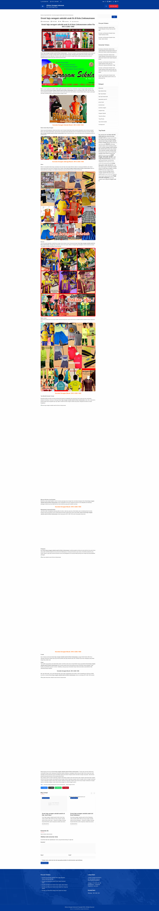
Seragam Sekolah (56, 799)
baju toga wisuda (111, 142)
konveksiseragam (45, 21)
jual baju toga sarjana (106, 155)
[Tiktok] (113, 1)
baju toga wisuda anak (103, 96)
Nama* (42, 855)
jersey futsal (60, 798)
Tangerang (115, 174)
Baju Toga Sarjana (53, 798)
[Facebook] (105, 1)
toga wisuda (101, 176)
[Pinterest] (117, 1)
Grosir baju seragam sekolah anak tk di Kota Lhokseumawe (68, 18)
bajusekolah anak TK (82, 798)
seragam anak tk (110, 171)
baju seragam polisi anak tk (104, 139)
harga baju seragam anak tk (105, 152)
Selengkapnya (45, 823)
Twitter (51, 787)
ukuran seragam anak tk (70, 784)
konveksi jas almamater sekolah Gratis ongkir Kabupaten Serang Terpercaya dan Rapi (107, 29)
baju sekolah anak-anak (104, 134)
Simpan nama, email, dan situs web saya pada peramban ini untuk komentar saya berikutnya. (62, 860)
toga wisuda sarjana (103, 121)
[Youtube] (109, 1)
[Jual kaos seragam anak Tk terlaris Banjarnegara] (54, 804)
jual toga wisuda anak (106, 156)
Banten (108, 144)
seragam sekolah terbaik (108, 174)
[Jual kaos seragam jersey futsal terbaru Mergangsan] (82, 804)
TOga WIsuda (101, 119)
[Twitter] (111, 1)
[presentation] (91, 793)
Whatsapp (59, 787)
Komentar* (43, 842)
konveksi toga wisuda (107, 163)
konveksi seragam (48, 799)
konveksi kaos (73, 799)
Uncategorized (102, 124)
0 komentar (66, 21)
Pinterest (66, 787)
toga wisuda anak (109, 176)
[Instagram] (107, 1)
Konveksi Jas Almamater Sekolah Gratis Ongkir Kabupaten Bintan (108, 58)
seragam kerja (101, 110)
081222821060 (44, 1)
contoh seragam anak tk (107, 147)
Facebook (45, 787)
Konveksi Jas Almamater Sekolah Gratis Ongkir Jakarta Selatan (55, 884)
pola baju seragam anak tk (108, 169)
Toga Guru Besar (102, 116)
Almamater (101, 88)
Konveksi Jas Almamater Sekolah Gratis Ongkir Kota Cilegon (54, 890)
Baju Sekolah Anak (75, 21)
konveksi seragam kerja (107, 161)
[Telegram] (115, 1)
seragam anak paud (103, 171)
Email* (70, 855)
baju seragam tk (104, 142)
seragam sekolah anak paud (105, 172)
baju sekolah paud (108, 136)
